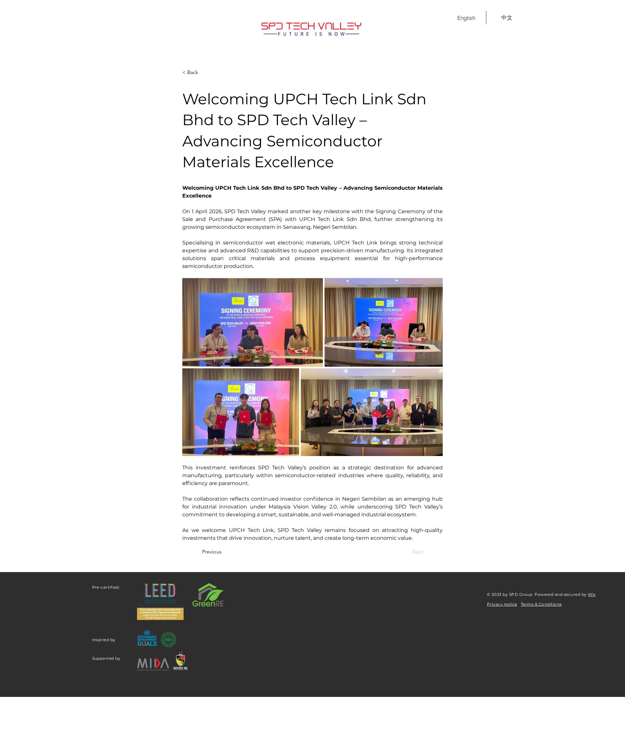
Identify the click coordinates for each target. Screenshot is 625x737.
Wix (591, 594)
